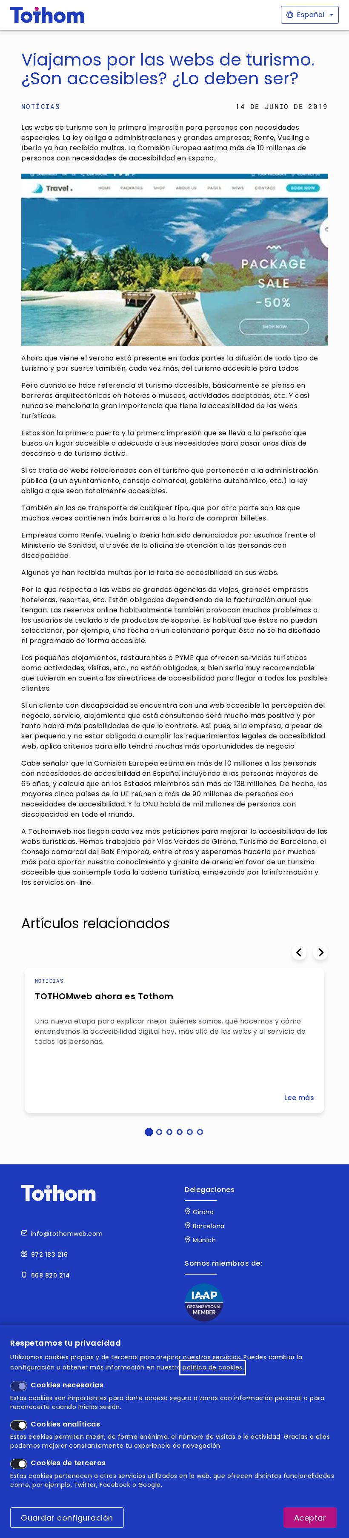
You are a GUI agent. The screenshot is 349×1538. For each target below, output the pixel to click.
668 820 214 (50, 1275)
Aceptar (310, 1517)
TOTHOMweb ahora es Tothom (104, 996)
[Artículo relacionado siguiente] (320, 952)
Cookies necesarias (67, 1385)
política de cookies (213, 1367)
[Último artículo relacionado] (299, 952)
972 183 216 (49, 1254)
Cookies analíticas (65, 1424)
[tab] (149, 1132)
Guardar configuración (67, 1517)
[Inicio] (47, 15)
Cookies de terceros (68, 1463)
